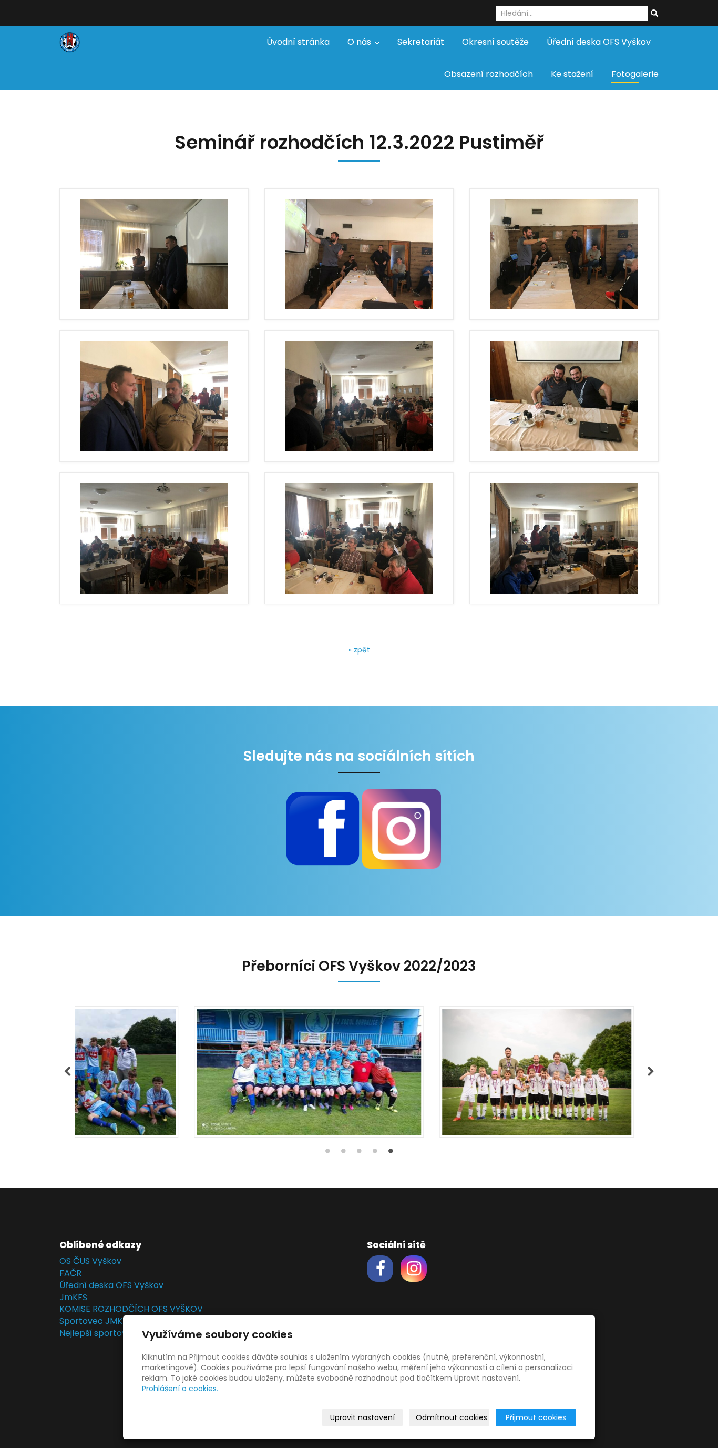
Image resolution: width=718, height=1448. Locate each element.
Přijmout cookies (536, 1417)
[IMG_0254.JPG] (359, 538)
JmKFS (73, 1297)
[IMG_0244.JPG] (154, 538)
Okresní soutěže (495, 42)
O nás (360, 42)
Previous (67, 1072)
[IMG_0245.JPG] (359, 396)
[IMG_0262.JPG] (564, 538)
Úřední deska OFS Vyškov (599, 42)
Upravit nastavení (362, 1417)
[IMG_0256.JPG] (564, 254)
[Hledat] (654, 13)
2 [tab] (343, 1153)
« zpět (359, 650)
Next (650, 1072)
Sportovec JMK (90, 1321)
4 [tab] (375, 1153)
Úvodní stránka (298, 42)
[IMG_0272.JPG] (564, 396)
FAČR (70, 1273)
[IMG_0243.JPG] (154, 254)
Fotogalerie (635, 74)
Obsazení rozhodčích (488, 74)
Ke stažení (572, 74)
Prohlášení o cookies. (180, 1388)
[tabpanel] (359, 1071)
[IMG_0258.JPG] (154, 396)
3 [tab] (359, 1153)
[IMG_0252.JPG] (359, 254)
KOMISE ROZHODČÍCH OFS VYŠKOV (131, 1309)
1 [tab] (327, 1153)
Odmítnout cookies (451, 1417)
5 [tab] (390, 1153)
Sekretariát (420, 42)
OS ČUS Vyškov (90, 1261)
